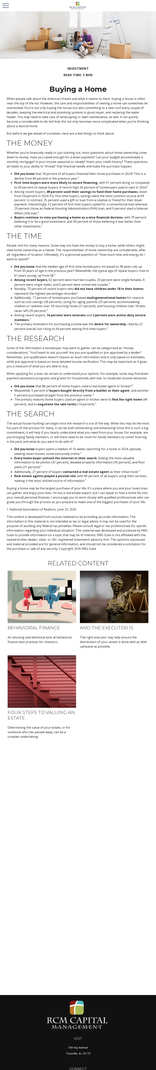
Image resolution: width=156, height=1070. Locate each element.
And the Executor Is (106, 627)
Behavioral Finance (34, 627)
